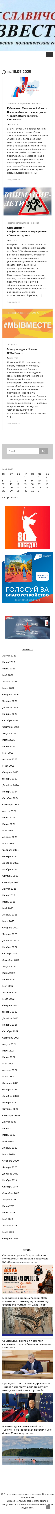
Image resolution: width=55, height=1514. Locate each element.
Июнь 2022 (8, 979)
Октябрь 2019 (10, 1186)
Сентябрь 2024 (11, 804)
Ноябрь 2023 (9, 869)
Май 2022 (7, 986)
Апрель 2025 (9, 759)
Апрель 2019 (9, 1225)
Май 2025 (7, 752)
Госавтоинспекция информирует (23, 223)
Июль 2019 (8, 1206)
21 (18, 487)
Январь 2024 (9, 856)
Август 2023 (9, 888)
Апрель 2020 (9, 1147)
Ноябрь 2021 (9, 1024)
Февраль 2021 (10, 1083)
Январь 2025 (9, 778)
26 (3, 491)
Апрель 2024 (9, 837)
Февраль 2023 (10, 927)
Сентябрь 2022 (11, 960)
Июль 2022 (8, 973)
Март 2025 (8, 765)
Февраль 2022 (10, 1005)
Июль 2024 (8, 817)
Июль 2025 (8, 739)
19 (3, 487)
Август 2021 (9, 1044)
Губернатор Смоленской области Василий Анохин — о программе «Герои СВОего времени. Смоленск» (27, 113)
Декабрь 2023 (10, 863)
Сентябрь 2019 (10, 1193)
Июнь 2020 (8, 1134)
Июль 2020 (8, 1128)
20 (11, 487)
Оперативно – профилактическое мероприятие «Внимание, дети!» (27, 231)
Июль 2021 (8, 1050)
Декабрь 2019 (10, 1173)
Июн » (14, 497)
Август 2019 (9, 1199)
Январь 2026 (9, 701)
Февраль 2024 (10, 850)
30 (32, 491)
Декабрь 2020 (10, 1096)
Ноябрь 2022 (9, 947)
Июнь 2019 (8, 1212)
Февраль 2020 (10, 1160)
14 (18, 484)
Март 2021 (8, 1076)
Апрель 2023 (9, 914)
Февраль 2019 (10, 1238)
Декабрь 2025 (10, 707)
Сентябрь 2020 (11, 1115)
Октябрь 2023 (10, 875)
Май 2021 (7, 1063)
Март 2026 (8, 688)
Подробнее (13, 180)
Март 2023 (8, 921)
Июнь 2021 (8, 1057)
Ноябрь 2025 (9, 714)
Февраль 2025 (10, 772)
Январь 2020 (9, 1167)
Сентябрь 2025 (10, 727)
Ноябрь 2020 (9, 1102)
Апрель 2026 (9, 681)
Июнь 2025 (8, 746)
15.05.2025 (13, 124)
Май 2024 (7, 830)
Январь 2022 (9, 1011)
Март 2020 (8, 1154)
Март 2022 (8, 999)
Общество (12, 344)
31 (39, 491)
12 (3, 484)
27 (11, 491)
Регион (28, 1250)
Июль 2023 (8, 895)
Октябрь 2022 (10, 953)
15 (25, 484)
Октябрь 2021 (10, 1031)
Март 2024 (8, 843)
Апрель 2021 (9, 1070)
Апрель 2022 (9, 992)
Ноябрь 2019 (9, 1180)
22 (25, 487)
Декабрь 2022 (10, 940)
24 (39, 487)
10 (39, 480)
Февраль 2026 (10, 694)
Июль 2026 (8, 662)
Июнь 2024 (8, 824)
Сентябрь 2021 (10, 1037)
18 (47, 484)
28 (18, 491)
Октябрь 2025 (10, 720)
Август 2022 (9, 966)
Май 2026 (7, 675)
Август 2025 (9, 733)
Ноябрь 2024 (9, 791)
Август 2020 (9, 1122)
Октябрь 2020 (10, 1109)
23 (32, 487)
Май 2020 (8, 1141)
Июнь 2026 (8, 668)
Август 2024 (9, 811)
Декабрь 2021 (10, 1018)
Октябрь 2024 (10, 798)
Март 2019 (8, 1232)
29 (25, 491)
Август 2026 (9, 655)
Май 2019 (7, 1219)
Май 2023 (7, 908)
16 (32, 484)
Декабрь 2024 (10, 785)
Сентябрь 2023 (11, 882)
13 (11, 484)
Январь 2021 (9, 1089)
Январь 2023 (9, 934)
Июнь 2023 (8, 901)
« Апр (5, 497)
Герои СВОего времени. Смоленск (24, 103)
